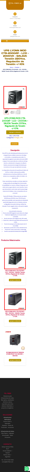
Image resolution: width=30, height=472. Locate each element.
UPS (21, 137)
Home (11, 67)
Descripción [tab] (14, 143)
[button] (7, 41)
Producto (17, 67)
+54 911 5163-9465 (15, 18)
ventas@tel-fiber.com (15, 27)
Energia (16, 137)
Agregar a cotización (15, 132)
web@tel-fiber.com (15, 36)
